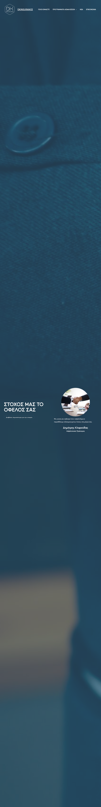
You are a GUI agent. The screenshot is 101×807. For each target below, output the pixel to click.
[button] (19, 417)
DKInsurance (25, 9)
